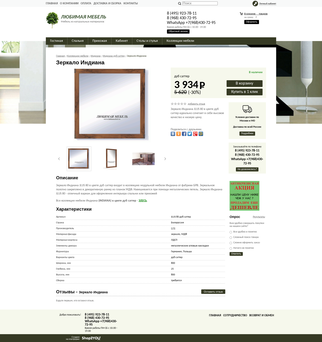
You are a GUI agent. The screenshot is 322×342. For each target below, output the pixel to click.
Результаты (259, 216)
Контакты (131, 3)
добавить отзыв (196, 104)
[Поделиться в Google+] (195, 134)
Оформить (251, 22)
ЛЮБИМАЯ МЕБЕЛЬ (83, 17)
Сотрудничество (235, 315)
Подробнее (247, 133)
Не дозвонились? (247, 169)
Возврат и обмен (261, 315)
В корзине (256, 14)
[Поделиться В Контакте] (173, 134)
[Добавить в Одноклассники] (178, 134)
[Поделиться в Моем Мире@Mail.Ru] (201, 134)
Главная (52, 3)
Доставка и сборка (107, 3)
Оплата (86, 3)
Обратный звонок (178, 31)
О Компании (69, 3)
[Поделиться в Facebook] (184, 134)
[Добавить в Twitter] (189, 134)
